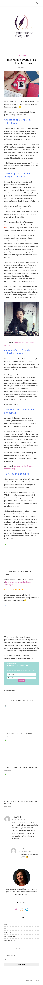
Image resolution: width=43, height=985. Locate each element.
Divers (7, 924)
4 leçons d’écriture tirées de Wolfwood (18, 733)
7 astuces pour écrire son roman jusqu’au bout (20, 767)
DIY (5, 928)
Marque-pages (10, 936)
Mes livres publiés (11, 940)
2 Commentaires (9, 690)
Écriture (21, 55)
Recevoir (21, 680)
